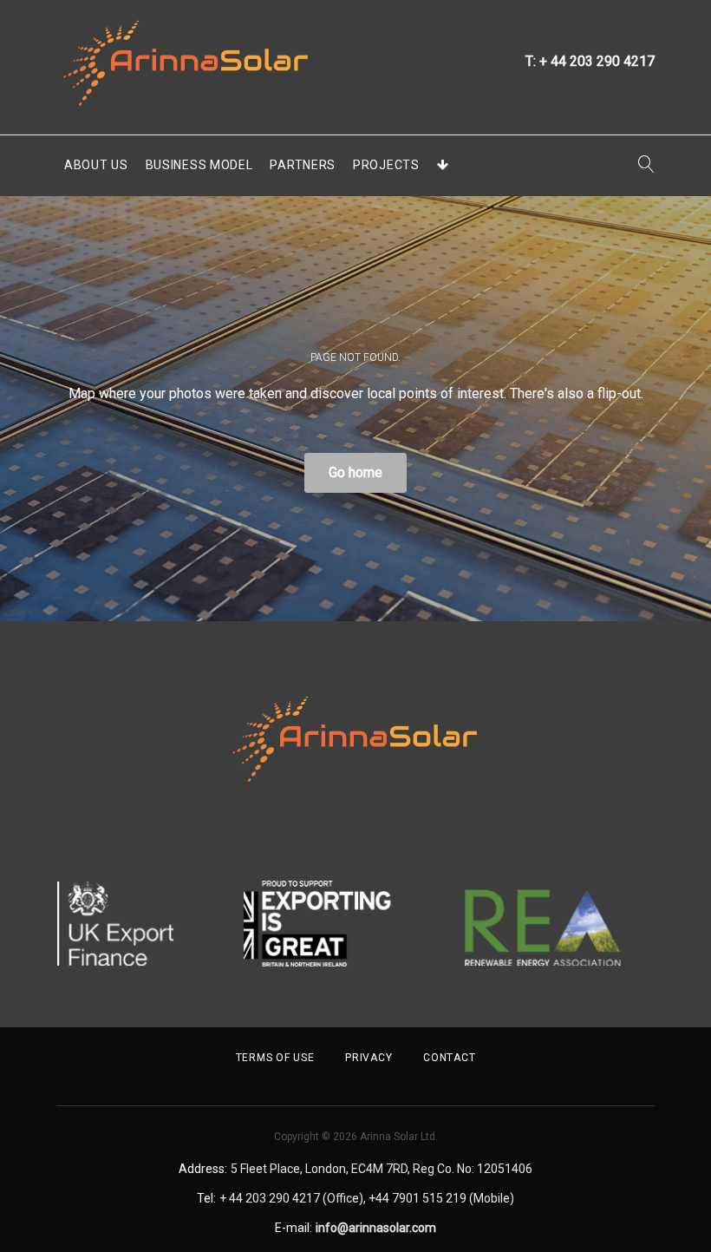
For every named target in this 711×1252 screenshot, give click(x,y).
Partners (303, 165)
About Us (96, 165)
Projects (386, 165)
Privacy (368, 1058)
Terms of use (275, 1058)
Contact (449, 1058)
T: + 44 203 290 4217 (590, 61)
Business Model (199, 165)
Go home (355, 472)
